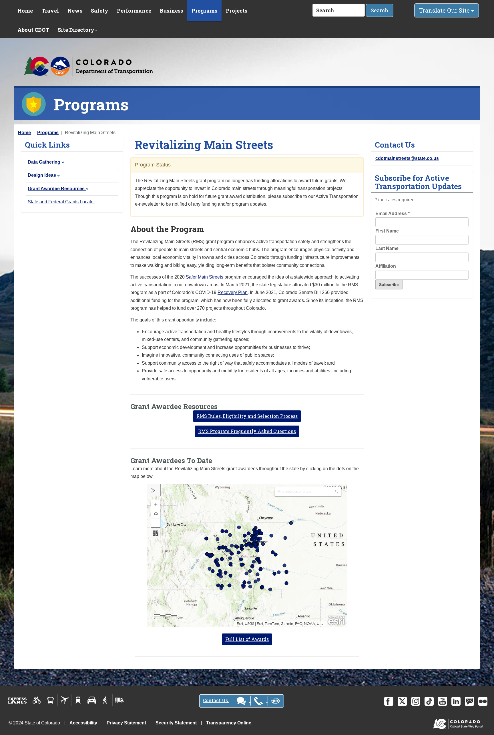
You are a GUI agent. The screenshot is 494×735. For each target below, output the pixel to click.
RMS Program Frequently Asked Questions (247, 431)
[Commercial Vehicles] (119, 700)
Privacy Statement (126, 722)
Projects (236, 10)
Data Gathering (44, 162)
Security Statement (176, 722)
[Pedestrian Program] (106, 700)
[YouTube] (442, 701)
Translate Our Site (445, 10)
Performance (134, 10)
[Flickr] (483, 701)
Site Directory (76, 29)
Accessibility (83, 722)
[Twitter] (402, 701)
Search (380, 10)
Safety (99, 10)
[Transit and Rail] (51, 700)
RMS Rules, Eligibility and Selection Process (247, 416)
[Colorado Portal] (459, 722)
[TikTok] (429, 701)
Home (25, 10)
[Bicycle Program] (37, 700)
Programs (204, 10)
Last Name (387, 248)
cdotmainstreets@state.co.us (407, 158)
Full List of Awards (247, 639)
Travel (50, 10)
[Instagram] (416, 701)
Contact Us (216, 700)
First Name (387, 231)
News (74, 10)
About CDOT (33, 29)
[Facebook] (389, 701)
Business (171, 10)
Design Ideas (42, 175)
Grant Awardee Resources (57, 188)
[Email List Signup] (469, 701)
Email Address (392, 213)
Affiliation (385, 266)
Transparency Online (228, 722)
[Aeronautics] (64, 700)
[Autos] (92, 700)
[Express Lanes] (17, 700)
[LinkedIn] (456, 701)
